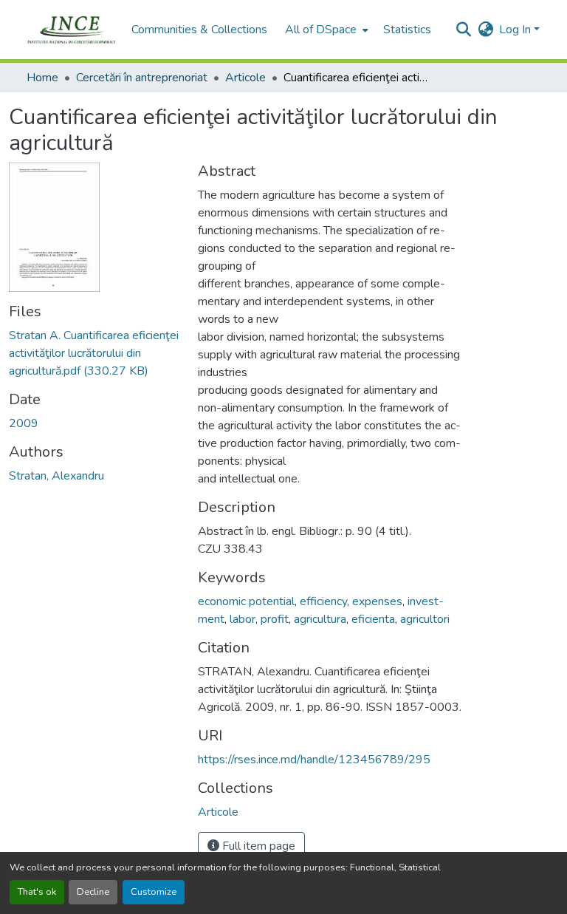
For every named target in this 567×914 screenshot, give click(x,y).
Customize (153, 891)
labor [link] (242, 619)
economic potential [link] (246, 601)
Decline (93, 891)
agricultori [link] (425, 619)
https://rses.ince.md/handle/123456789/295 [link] (314, 759)
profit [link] (275, 619)
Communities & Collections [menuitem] (199, 29)
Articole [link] (245, 77)
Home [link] (42, 77)
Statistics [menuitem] (407, 29)
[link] (94, 353)
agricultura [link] (320, 619)
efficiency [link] (323, 601)
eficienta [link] (373, 619)
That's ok (37, 891)
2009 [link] (23, 423)
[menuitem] (325, 29)
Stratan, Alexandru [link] (56, 476)
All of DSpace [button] (321, 29)
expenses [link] (377, 601)
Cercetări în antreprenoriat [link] (141, 77)
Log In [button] (516, 29)
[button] (72, 29)
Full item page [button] (257, 846)
